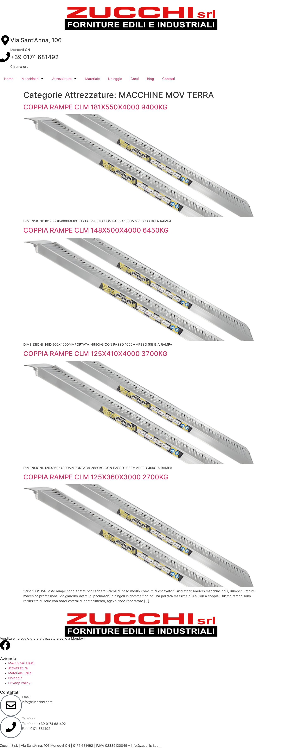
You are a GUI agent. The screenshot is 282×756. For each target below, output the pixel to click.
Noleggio (115, 79)
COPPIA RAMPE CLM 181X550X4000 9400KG (95, 107)
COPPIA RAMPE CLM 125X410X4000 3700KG (95, 354)
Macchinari (30, 79)
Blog (150, 79)
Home (8, 79)
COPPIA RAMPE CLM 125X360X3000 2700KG (95, 477)
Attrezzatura (62, 79)
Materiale (92, 79)
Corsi (134, 79)
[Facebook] (5, 645)
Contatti (168, 79)
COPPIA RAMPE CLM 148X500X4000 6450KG (96, 230)
